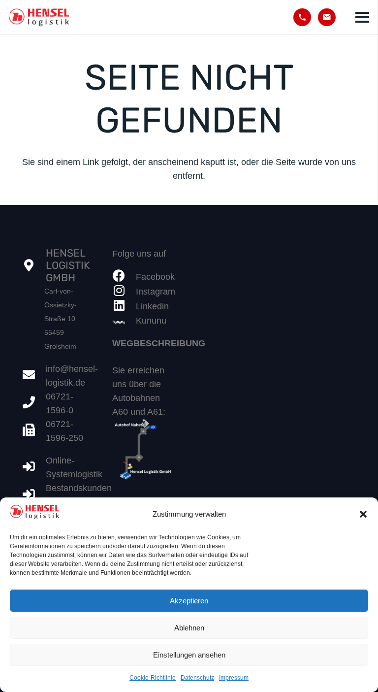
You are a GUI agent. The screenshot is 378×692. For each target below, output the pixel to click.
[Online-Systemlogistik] (34, 467)
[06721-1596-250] (34, 431)
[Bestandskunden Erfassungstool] (34, 495)
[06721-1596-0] (34, 403)
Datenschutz (197, 677)
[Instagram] (124, 291)
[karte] (144, 450)
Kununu (151, 321)
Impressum (234, 677)
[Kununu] (124, 321)
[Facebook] (124, 276)
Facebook (155, 277)
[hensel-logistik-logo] (39, 17)
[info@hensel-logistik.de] (34, 375)
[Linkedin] (124, 306)
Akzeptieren (189, 600)
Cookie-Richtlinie (152, 677)
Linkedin (152, 306)
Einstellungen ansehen (189, 655)
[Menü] (362, 17)
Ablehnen (189, 628)
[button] (363, 514)
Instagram (155, 292)
